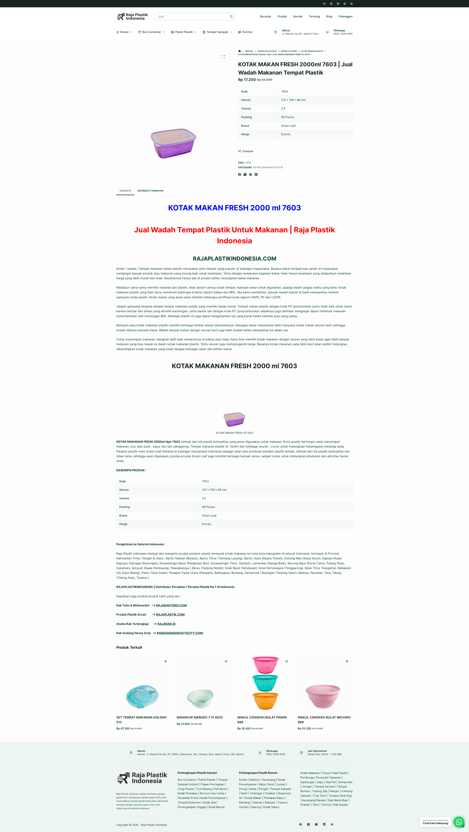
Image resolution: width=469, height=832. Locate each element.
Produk (282, 16)
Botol (244, 793)
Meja (262, 784)
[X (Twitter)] (331, 4)
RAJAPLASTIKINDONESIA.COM (234, 258)
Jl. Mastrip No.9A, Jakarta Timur (300, 33)
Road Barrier (217, 807)
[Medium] (332, 824)
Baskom (255, 779)
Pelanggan (346, 16)
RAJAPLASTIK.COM (170, 614)
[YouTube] (345, 4)
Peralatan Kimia (188, 798)
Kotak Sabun (271, 807)
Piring (243, 789)
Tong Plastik (186, 789)
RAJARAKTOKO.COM (171, 605)
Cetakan (270, 793)
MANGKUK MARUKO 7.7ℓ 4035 (200, 717)
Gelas (252, 789)
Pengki (263, 789)
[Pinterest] (250, 174)
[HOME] (239, 51)
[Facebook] (324, 4)
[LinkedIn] (256, 174)
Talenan (257, 802)
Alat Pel (331, 782)
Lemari (281, 784)
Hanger (334, 791)
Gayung (256, 807)
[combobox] (192, 16)
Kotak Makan (253, 798)
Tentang (314, 16)
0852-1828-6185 (343, 33)
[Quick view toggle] (166, 661)
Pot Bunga (307, 777)
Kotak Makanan (310, 773)
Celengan (256, 793)
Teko (315, 804)
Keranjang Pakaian (314, 800)
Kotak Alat (209, 802)
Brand (124, 32)
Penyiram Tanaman (328, 777)
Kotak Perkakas (187, 793)
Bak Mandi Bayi (338, 800)
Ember (243, 779)
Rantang (244, 802)
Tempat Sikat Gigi (340, 795)
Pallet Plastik (184, 32)
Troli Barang (204, 789)
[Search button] (231, 16)
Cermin (244, 807)
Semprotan (345, 782)
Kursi (271, 784)
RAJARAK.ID (167, 624)
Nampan (270, 802)
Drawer (305, 804)
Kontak (297, 16)
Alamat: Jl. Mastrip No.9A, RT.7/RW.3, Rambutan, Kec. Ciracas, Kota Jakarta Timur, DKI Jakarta (190, 754)
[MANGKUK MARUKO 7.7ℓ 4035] (204, 683)
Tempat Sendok (324, 786)
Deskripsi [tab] (125, 190)
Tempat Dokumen (189, 802)
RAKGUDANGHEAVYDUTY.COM (180, 633)
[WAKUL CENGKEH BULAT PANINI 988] (264, 683)
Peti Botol (220, 789)
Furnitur (247, 32)
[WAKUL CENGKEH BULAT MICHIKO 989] (325, 683)
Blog (329, 16)
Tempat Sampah (217, 32)
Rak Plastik (340, 773)
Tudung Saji (319, 791)
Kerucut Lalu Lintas (212, 793)
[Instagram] (338, 4)
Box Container (151, 32)
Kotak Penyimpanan (213, 798)
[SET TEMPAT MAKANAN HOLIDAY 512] (143, 683)
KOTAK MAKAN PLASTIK (268, 167)
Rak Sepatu (340, 804)
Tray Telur (319, 795)
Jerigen (307, 786)
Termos (326, 804)
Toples (282, 802)
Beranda (265, 16)
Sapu (320, 782)
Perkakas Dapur (274, 798)
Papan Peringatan (212, 784)
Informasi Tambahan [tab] (150, 190)
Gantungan (307, 782)
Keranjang (269, 779)
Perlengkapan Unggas (192, 807)
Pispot (326, 773)
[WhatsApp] (351, 4)
